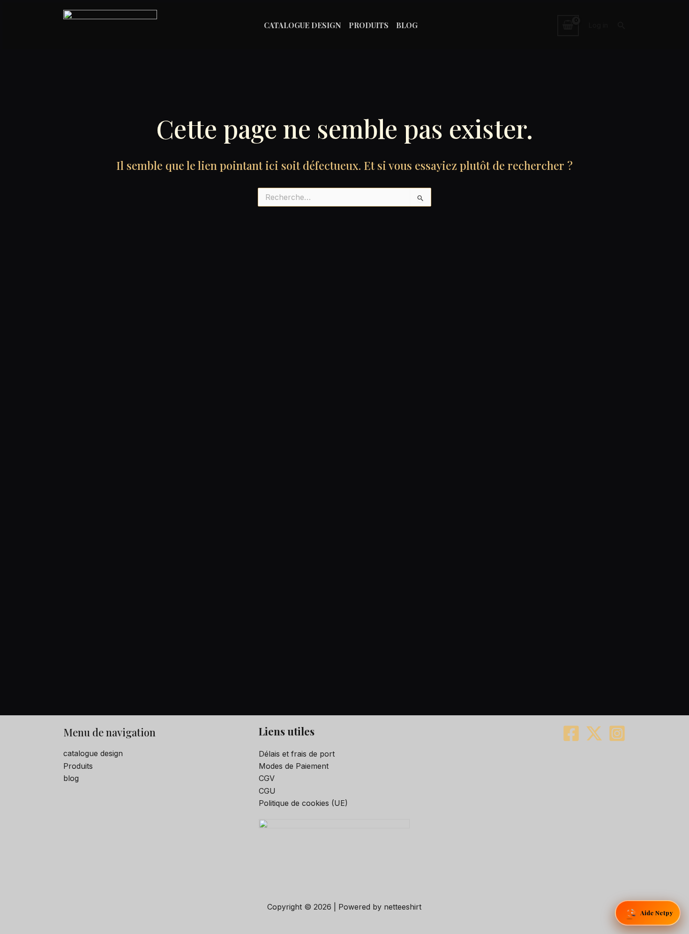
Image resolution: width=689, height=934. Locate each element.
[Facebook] (571, 733)
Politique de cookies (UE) (303, 803)
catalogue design (93, 753)
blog (71, 778)
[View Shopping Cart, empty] (568, 25)
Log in (598, 25)
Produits (78, 766)
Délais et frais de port (297, 753)
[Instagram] (617, 733)
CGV (267, 778)
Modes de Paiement (294, 766)
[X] (594, 733)
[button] (621, 25)
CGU (267, 791)
